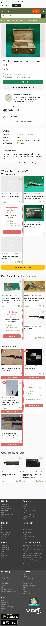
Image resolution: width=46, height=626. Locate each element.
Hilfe (24, 575)
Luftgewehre (27, 532)
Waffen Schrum (6, 510)
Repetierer (26, 526)
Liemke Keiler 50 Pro (29, 510)
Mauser (3, 526)
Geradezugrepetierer (29, 536)
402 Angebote (7, 114)
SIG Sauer (4, 528)
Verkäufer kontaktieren (24, 122)
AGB (2, 600)
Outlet (3, 587)
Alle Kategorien (6, 577)
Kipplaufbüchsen (28, 528)
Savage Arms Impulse (29, 517)
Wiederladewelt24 (7, 514)
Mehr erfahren (29, 101)
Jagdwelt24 (5, 504)
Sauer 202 (26, 506)
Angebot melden (38, 163)
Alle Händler (5, 581)
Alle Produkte (5, 579)
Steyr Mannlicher (6, 532)
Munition (20, 134)
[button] (42, 11)
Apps (24, 589)
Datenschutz (5, 604)
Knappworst (5, 506)
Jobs (24, 587)
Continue (16, 5)
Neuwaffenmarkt (6, 589)
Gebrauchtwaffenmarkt (8, 591)
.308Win (4, 545)
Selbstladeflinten (28, 530)
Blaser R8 (26, 504)
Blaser (3, 530)
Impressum (4, 609)
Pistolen (25, 534)
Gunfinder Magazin (29, 585)
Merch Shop (26, 593)
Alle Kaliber (4, 583)
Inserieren (36, 11)
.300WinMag (5, 549)
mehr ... (3, 517)
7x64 (3, 551)
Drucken (24, 163)
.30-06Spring (5, 547)
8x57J (3, 553)
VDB (2, 512)
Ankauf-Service (27, 583)
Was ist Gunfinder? (28, 579)
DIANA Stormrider (28, 514)
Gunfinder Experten (29, 581)
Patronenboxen (29, 134)
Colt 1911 (26, 512)
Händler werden (28, 577)
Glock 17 (26, 508)
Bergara (3, 536)
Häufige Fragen (6, 611)
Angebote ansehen (23, 267)
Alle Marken (5, 575)
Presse (25, 591)
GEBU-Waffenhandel (11, 110)
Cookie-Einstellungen (7, 607)
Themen (3, 585)
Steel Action (5, 534)
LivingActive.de (6, 508)
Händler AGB (5, 602)
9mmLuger (4, 555)
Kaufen (24, 82)
